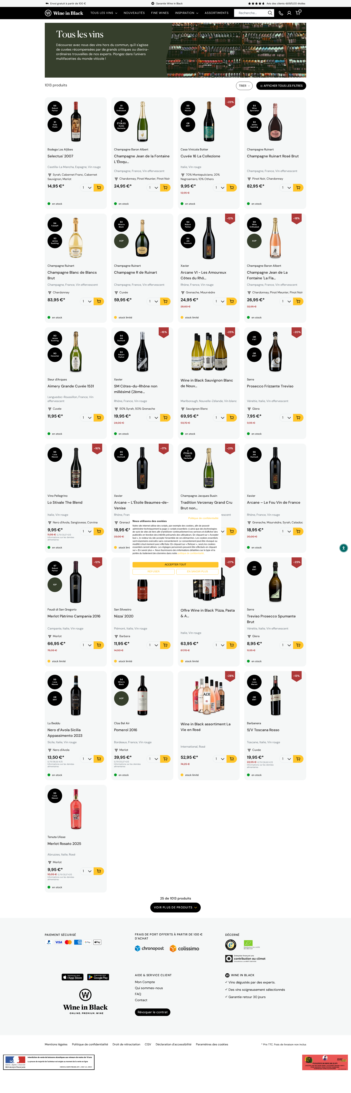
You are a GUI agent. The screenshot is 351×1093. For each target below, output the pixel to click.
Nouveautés (134, 13)
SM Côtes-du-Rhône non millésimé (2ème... (135, 388)
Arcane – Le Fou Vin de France (273, 502)
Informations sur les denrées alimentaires (61, 538)
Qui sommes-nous (149, 988)
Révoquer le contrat (153, 1012)
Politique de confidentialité (90, 1044)
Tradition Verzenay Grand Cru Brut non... (206, 505)
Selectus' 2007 (60, 156)
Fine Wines (160, 13)
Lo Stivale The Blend (65, 502)
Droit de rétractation (126, 1044)
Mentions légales (56, 1044)
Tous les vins (101, 13)
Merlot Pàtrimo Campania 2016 (74, 616)
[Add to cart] (99, 188)
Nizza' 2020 (123, 616)
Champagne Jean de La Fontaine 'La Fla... (267, 275)
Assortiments (216, 13)
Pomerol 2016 (125, 730)
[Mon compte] (289, 13)
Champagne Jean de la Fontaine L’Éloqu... (142, 158)
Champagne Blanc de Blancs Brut (72, 275)
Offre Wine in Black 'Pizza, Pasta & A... (208, 613)
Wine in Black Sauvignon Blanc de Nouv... (207, 382)
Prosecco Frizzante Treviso (270, 386)
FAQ (138, 994)
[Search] (270, 13)
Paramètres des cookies (212, 1044)
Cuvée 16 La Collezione (200, 156)
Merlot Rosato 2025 (64, 843)
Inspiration (184, 13)
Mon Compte (145, 982)
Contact (141, 1000)
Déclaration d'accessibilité (173, 1044)
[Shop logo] (64, 13)
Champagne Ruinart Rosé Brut (273, 156)
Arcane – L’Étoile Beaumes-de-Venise (141, 505)
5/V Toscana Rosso (263, 730)
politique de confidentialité (191, 553)
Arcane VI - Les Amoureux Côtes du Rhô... (203, 275)
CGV (148, 1044)
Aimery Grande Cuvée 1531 (71, 386)
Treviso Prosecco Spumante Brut (271, 618)
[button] (343, 548)
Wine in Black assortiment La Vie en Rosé (206, 727)
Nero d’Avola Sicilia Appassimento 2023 (65, 732)
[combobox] (254, 13)
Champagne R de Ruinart (135, 272)
